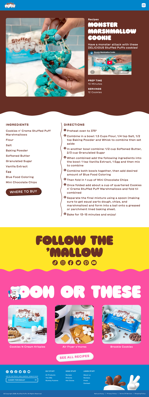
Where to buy (23, 191)
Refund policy (99, 393)
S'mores (69, 377)
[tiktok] (55, 262)
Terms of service (125, 393)
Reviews (87, 377)
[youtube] (94, 262)
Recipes (69, 375)
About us (87, 375)
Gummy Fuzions (52, 380)
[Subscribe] (35, 380)
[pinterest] (86, 262)
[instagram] (63, 262)
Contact (87, 383)
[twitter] (78, 262)
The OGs (49, 377)
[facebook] (70, 262)
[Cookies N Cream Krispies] (27, 324)
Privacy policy (112, 393)
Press (86, 380)
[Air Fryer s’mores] (74, 324)
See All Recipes (74, 356)
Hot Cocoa (70, 380)
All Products (50, 375)
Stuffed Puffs (22, 393)
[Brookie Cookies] (121, 324)
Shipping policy (140, 393)
